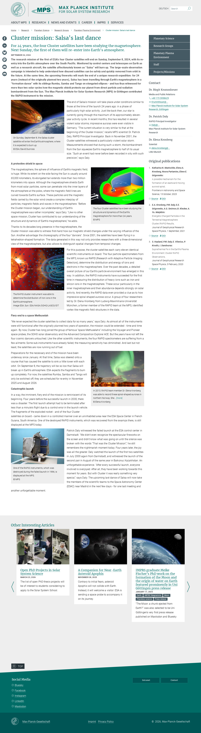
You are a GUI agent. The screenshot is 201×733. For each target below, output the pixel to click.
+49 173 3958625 (160, 98)
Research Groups (163, 45)
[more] (119, 398)
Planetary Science (164, 38)
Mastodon (20, 706)
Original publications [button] (164, 161)
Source (154, 198)
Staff (156, 64)
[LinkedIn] (4, 45)
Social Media (21, 679)
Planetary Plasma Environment (164, 55)
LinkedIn (19, 701)
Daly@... (156, 125)
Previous (12, 587)
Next (188, 587)
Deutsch (163, 8)
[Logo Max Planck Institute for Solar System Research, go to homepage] (70, 9)
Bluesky (19, 685)
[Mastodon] (4, 59)
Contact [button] (154, 83)
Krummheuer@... (160, 102)
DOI (164, 198)
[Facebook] (4, 38)
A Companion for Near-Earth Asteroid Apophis (100, 572)
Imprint (92, 721)
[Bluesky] (4, 52)
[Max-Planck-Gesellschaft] (16, 721)
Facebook (20, 690)
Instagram (20, 695)
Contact (174, 680)
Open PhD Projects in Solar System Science (40, 572)
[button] (61, 131)
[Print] (4, 74)
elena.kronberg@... (161, 148)
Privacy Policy (106, 721)
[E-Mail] (4, 66)
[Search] (189, 8)
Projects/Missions (164, 71)
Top (20, 666)
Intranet (146, 680)
